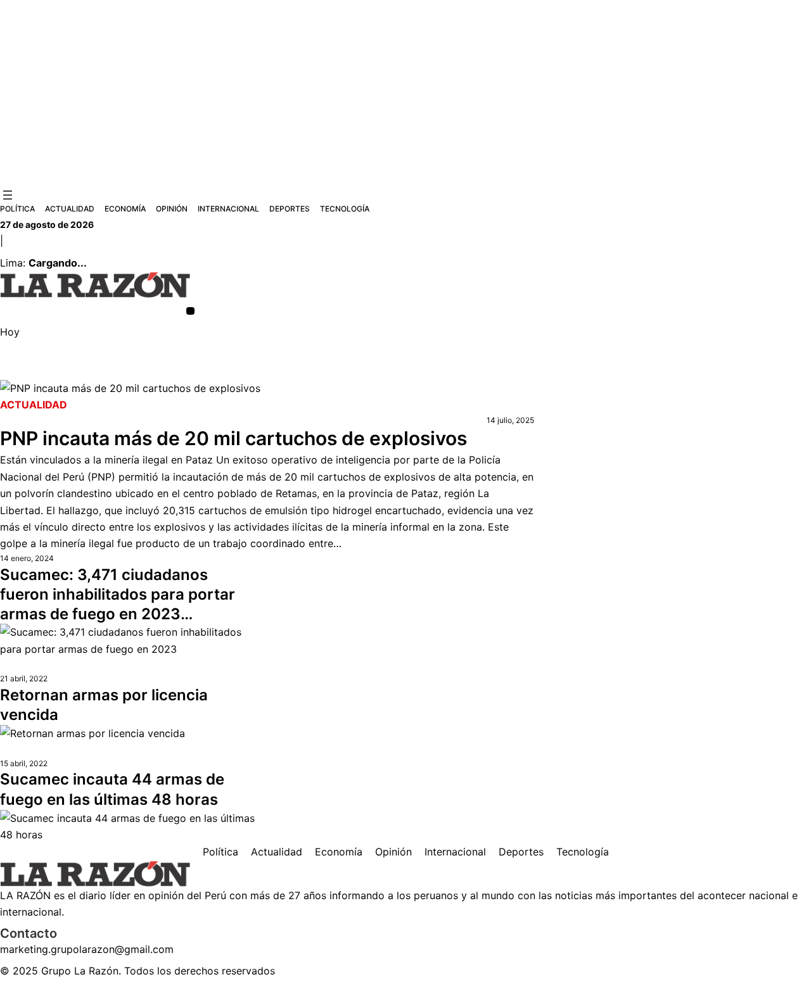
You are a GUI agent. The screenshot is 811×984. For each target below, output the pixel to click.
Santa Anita (592, 372)
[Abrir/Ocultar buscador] (190, 311)
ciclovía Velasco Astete (206, 372)
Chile (424, 372)
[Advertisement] (405, 93)
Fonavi (522, 372)
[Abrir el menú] (7, 195)
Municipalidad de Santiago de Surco (334, 372)
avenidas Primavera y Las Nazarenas (77, 372)
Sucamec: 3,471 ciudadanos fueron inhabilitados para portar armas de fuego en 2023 (117, 594)
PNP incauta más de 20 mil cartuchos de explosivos (233, 438)
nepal (552, 372)
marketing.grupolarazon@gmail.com (87, 949)
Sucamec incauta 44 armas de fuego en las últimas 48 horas (112, 789)
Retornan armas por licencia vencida (104, 705)
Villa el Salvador (471, 372)
